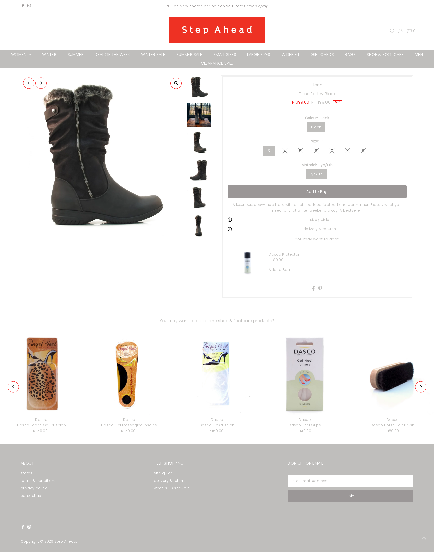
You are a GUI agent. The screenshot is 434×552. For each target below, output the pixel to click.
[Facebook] (23, 6)
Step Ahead (65, 541)
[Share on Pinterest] (320, 289)
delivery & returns (319, 228)
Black (316, 127)
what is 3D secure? (171, 488)
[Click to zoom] (176, 83)
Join (350, 495)
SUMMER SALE (189, 54)
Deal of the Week (112, 54)
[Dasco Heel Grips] (305, 373)
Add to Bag (317, 191)
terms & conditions (38, 480)
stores (26, 473)
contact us (31, 495)
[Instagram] (29, 6)
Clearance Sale (217, 63)
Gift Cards (322, 54)
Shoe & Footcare (385, 54)
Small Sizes (224, 54)
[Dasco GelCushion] (217, 373)
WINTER (49, 54)
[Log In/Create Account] (400, 31)
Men (419, 54)
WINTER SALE (153, 54)
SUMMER (76, 54)
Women (19, 54)
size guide (319, 219)
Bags (350, 54)
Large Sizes (258, 54)
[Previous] (28, 83)
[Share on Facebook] (314, 289)
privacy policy (34, 488)
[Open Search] (392, 31)
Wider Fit (291, 54)
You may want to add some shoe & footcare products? (217, 321)
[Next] (41, 83)
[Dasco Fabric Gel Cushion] (41, 373)
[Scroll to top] (424, 538)
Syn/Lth (316, 174)
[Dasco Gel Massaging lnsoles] (129, 373)
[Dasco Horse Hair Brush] (392, 373)
